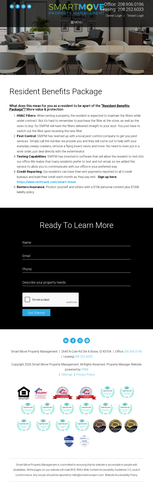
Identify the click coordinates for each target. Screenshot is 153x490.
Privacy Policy (85, 374)
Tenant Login (135, 15)
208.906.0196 (131, 4)
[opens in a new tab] (107, 392)
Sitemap (66, 374)
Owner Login (114, 15)
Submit (36, 312)
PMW (84, 369)
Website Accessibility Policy (121, 475)
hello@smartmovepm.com (88, 475)
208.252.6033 (131, 9)
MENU (78, 22)
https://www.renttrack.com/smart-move (46, 182)
